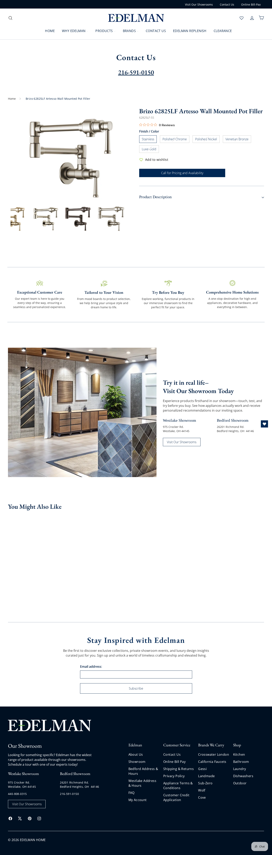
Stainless (149, 140)
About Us (135, 754)
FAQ (131, 793)
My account (137, 800)
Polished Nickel (207, 140)
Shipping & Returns (178, 769)
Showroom (137, 761)
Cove (202, 797)
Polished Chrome (175, 140)
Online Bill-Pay (251, 4)
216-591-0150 (69, 794)
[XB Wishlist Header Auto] (241, 18)
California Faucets (212, 761)
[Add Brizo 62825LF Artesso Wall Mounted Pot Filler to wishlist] (42, 520)
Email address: (91, 666)
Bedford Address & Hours (143, 771)
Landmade (206, 776)
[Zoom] (70, 154)
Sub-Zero (205, 783)
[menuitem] (47, 31)
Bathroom (241, 761)
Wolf (201, 790)
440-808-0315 (17, 794)
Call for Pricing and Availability (182, 173)
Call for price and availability (24, 572)
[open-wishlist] (264, 424)
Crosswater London (213, 754)
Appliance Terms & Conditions (178, 785)
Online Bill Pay (174, 761)
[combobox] (40, 18)
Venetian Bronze (238, 140)
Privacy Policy (174, 776)
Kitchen (239, 754)
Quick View (24, 549)
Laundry (239, 769)
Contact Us (227, 4)
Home (12, 99)
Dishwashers (243, 776)
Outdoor (240, 783)
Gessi (202, 769)
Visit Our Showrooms (199, 4)
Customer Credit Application (176, 797)
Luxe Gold (150, 150)
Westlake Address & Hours (142, 783)
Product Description (155, 197)
